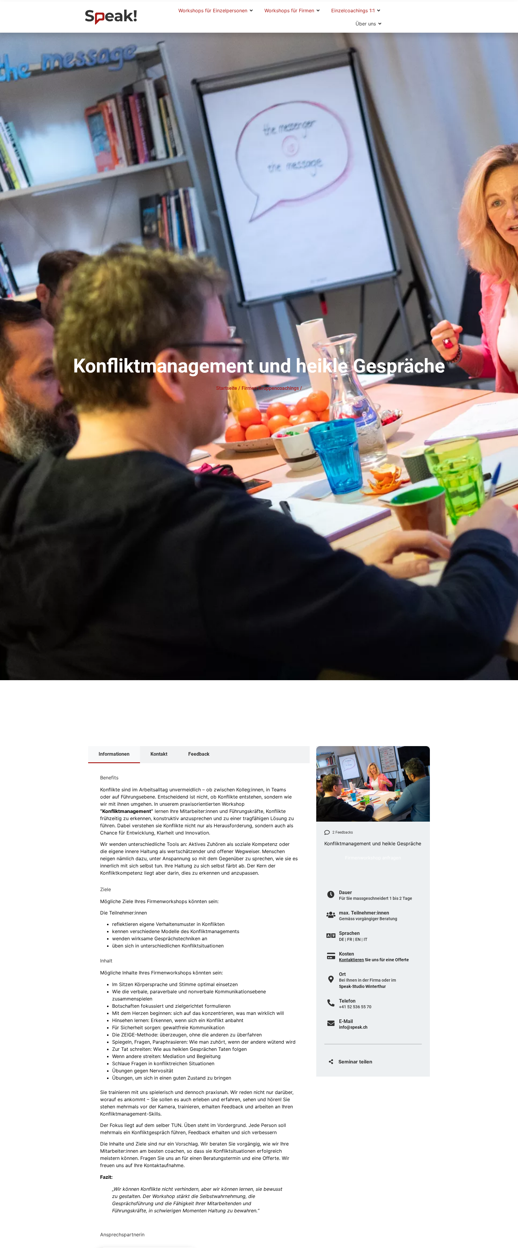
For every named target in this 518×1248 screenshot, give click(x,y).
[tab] (114, 754)
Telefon (347, 1001)
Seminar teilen (355, 1062)
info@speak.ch (353, 1027)
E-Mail (346, 1021)
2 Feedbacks (342, 832)
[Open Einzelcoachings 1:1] (378, 10)
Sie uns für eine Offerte (374, 959)
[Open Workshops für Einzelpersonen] (251, 10)
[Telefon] (331, 1002)
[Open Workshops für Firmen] (318, 10)
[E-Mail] (331, 1023)
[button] (373, 1062)
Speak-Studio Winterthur (362, 986)
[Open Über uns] (379, 23)
